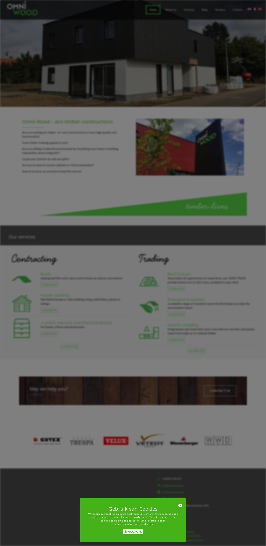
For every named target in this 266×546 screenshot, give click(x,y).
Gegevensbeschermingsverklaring (133, 523)
